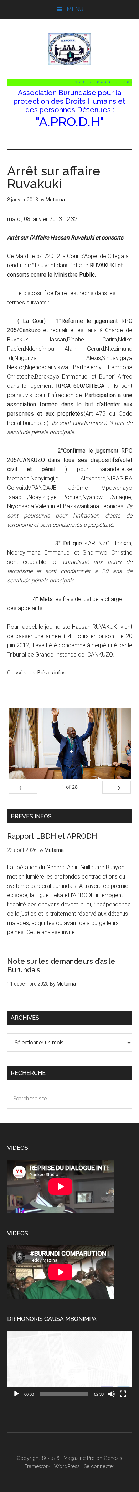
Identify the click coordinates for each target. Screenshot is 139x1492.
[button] (69, 1366)
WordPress (67, 1466)
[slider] (64, 1394)
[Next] (116, 787)
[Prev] (23, 787)
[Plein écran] (123, 1394)
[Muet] (111, 1394)
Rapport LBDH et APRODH (52, 836)
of (70, 786)
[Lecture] (16, 1394)
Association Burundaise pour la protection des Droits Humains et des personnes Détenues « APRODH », (69, 49)
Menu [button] (75, 9)
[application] (69, 1366)
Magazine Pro (79, 1458)
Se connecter (99, 1466)
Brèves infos (51, 672)
